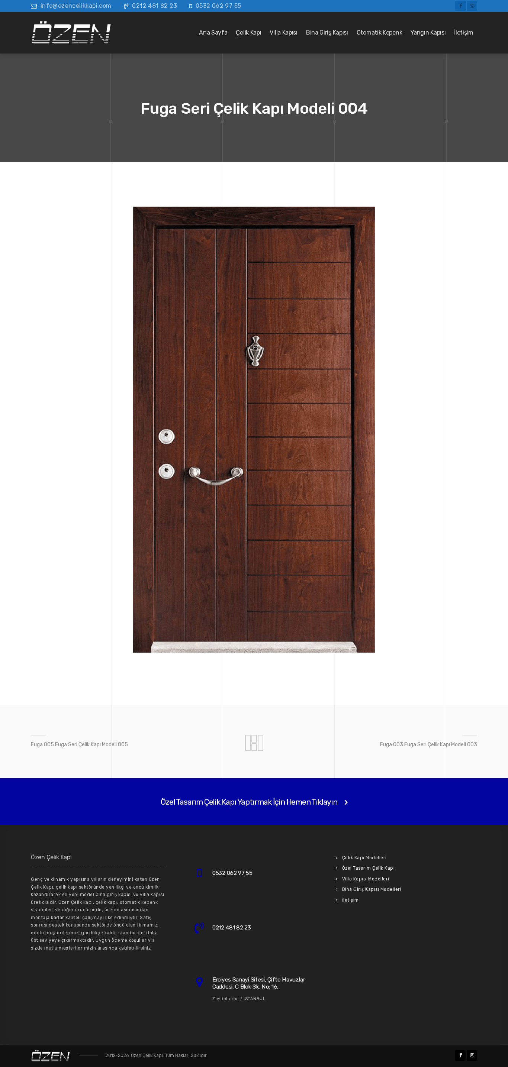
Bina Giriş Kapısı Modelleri (372, 889)
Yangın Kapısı (428, 32)
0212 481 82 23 (154, 5)
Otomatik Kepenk (379, 32)
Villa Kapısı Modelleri (365, 879)
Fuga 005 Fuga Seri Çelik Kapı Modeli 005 (79, 744)
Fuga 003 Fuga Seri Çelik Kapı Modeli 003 (428, 744)
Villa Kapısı (283, 32)
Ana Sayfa (213, 32)
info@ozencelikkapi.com (76, 5)
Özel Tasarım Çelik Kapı (368, 868)
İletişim (463, 32)
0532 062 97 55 (218, 5)
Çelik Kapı (248, 32)
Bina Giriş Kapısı (327, 32)
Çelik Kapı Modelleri (364, 857)
